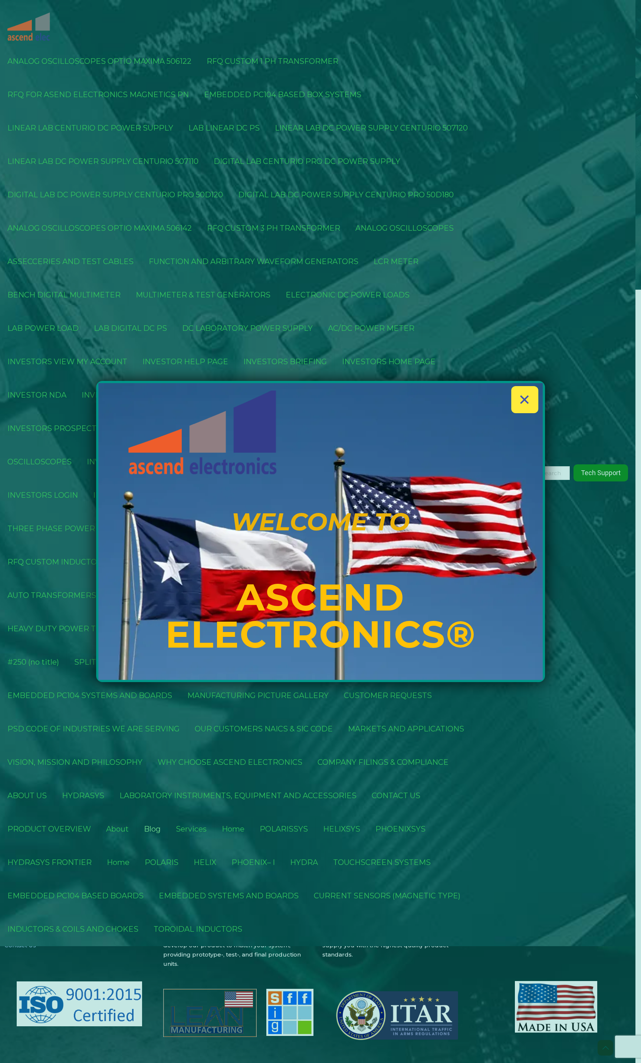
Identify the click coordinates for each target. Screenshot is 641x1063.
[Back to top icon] (605, 1048)
